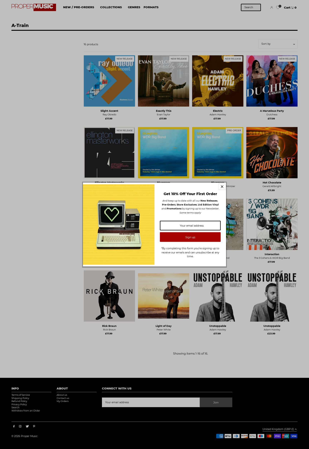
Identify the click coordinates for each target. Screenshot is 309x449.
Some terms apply (190, 212)
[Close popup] (222, 186)
